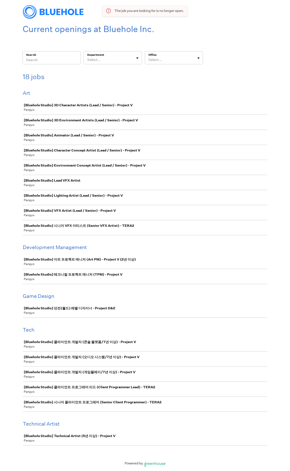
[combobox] (87, 59)
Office (152, 55)
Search (31, 55)
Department (95, 55)
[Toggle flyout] (137, 58)
